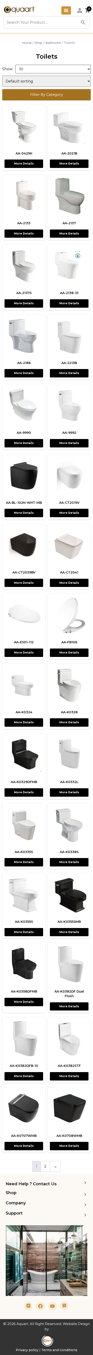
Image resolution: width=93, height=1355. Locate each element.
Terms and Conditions (59, 1350)
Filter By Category (46, 94)
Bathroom (53, 43)
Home (27, 43)
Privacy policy (27, 1350)
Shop (38, 43)
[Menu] (66, 10)
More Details (24, 163)
